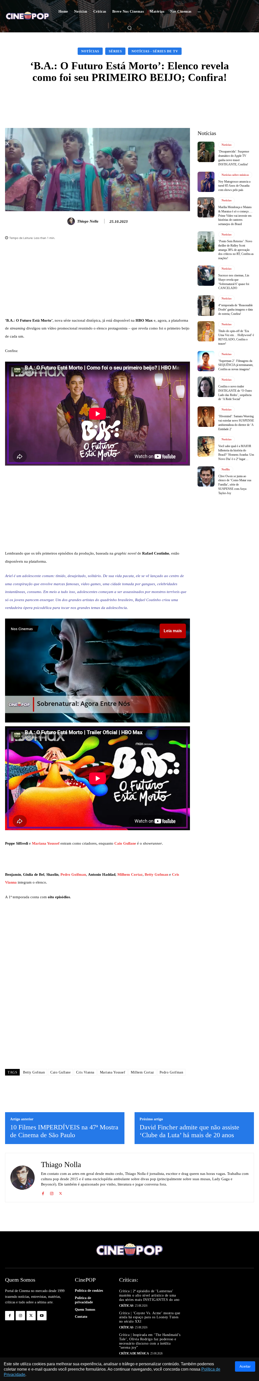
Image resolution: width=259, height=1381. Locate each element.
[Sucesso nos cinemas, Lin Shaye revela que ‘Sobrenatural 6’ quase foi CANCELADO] (206, 276)
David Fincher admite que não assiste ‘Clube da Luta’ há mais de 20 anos (189, 1131)
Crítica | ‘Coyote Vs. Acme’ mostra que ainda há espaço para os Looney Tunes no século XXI (149, 1317)
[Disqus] (97, 993)
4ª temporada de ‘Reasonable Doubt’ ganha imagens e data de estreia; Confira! (235, 309)
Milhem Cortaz (130, 874)
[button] (129, 27)
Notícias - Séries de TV (155, 51)
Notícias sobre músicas (235, 174)
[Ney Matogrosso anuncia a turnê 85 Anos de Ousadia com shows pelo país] (206, 182)
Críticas (126, 1305)
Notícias (90, 51)
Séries (115, 51)
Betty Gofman (156, 874)
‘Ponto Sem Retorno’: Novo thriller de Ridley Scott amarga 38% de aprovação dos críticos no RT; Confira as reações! (236, 249)
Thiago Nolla (87, 221)
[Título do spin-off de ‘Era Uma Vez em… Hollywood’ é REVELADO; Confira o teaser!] (206, 331)
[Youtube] (41, 1315)
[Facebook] (43, 1192)
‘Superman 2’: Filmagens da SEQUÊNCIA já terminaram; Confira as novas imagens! (235, 365)
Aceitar (245, 1366)
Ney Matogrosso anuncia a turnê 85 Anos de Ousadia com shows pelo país (234, 186)
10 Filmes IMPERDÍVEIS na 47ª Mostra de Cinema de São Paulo (64, 1131)
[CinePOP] (27, 16)
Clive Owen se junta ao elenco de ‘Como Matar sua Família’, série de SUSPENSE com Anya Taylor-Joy (234, 484)
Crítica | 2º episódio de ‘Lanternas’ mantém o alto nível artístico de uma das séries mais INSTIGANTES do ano (149, 1295)
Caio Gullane (125, 843)
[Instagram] (52, 1192)
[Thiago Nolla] (71, 221)
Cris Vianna (85, 1072)
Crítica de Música (134, 1353)
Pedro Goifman (73, 874)
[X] (60, 1192)
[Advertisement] (97, 281)
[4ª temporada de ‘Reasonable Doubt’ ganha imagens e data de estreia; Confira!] (206, 305)
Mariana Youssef (45, 843)
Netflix (226, 469)
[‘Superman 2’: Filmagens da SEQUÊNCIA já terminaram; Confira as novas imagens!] (206, 361)
